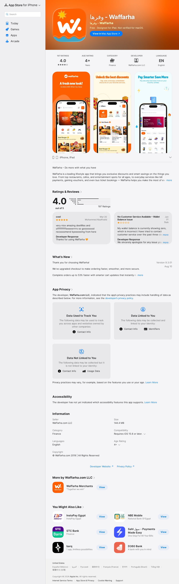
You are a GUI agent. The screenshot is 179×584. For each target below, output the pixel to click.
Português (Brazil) (139, 567)
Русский (84, 567)
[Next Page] (175, 60)
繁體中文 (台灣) (59, 570)
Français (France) (111, 567)
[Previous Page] (48, 60)
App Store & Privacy (85, 581)
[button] (23, 23)
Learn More (151, 382)
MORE (166, 234)
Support (119, 581)
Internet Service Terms (62, 581)
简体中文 (96, 567)
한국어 (124, 567)
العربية (74, 567)
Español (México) (60, 567)
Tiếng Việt (155, 567)
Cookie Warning (105, 581)
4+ (115, 444)
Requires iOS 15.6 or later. (128, 433)
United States (58, 563)
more (169, 180)
